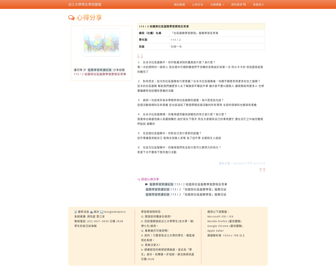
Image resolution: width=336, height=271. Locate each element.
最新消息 (83, 211)
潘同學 (78, 70)
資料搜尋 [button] (237, 4)
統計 (96, 211)
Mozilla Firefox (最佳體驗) (224, 221)
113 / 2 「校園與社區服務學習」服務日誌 (198, 189)
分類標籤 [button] (216, 4)
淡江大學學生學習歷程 (85, 4)
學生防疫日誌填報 (85, 226)
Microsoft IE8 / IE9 (220, 216)
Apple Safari (215, 230)
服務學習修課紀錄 (100, 70)
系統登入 (258, 4)
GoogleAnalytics (115, 211)
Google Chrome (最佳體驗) (225, 226)
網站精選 (179, 4)
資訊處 (91, 216)
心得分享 (197, 4)
